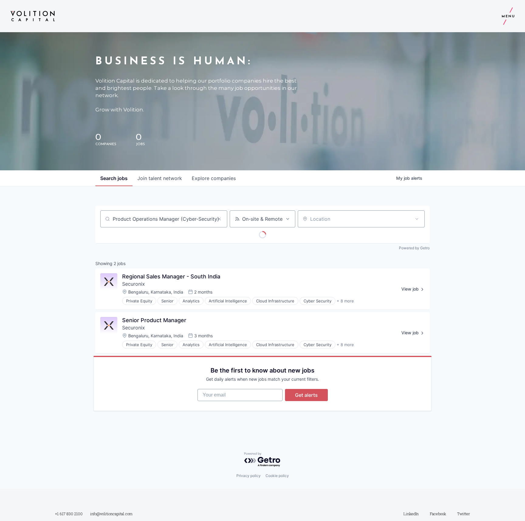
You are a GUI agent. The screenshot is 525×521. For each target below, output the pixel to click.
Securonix (133, 284)
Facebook (438, 513)
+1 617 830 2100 (69, 513)
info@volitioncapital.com (111, 513)
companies (214, 178)
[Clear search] (219, 219)
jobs (114, 178)
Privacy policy (248, 475)
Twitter (463, 513)
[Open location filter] (417, 219)
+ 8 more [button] (345, 300)
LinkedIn (411, 513)
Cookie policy (277, 475)
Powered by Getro (414, 248)
